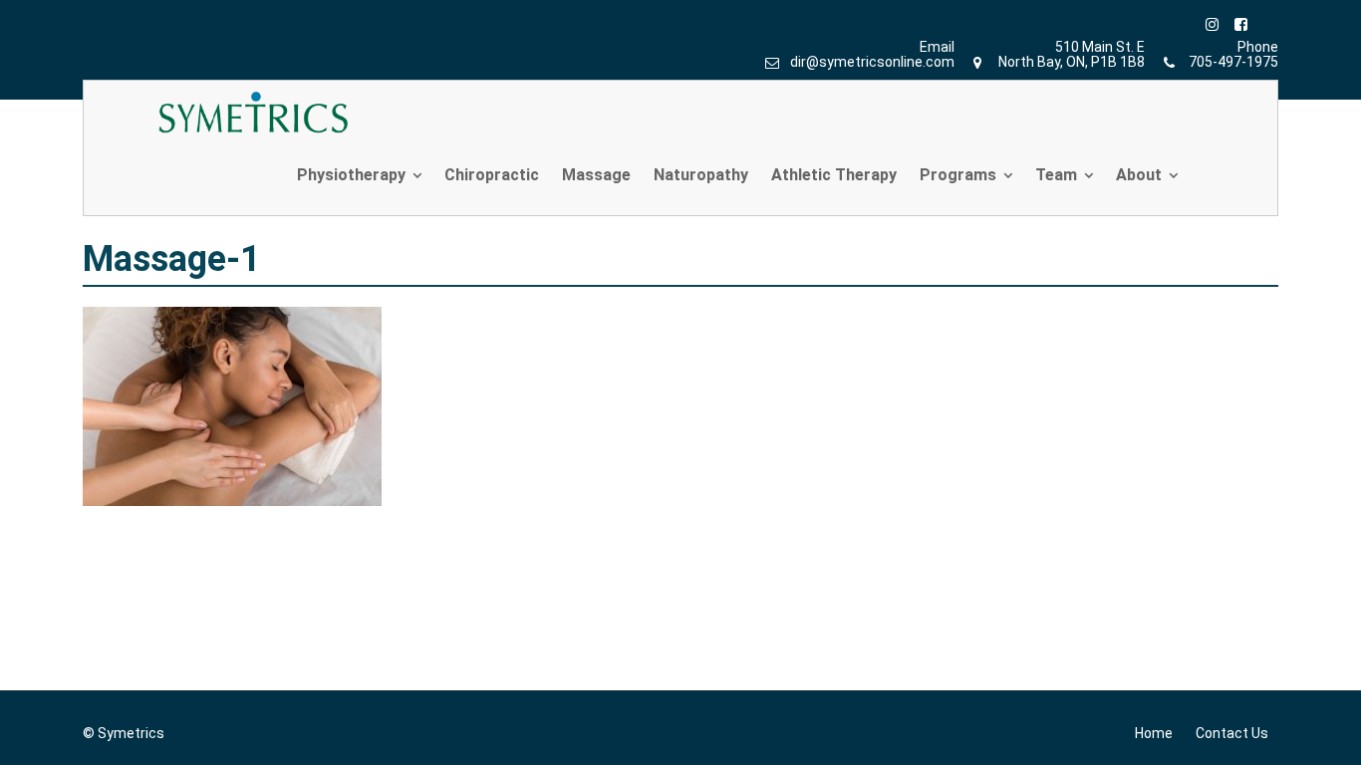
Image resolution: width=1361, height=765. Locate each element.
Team (1056, 174)
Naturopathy (701, 174)
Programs (958, 174)
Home (1154, 733)
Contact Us (1232, 733)
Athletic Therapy (834, 174)
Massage (596, 174)
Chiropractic (491, 174)
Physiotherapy (351, 174)
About (1139, 174)
